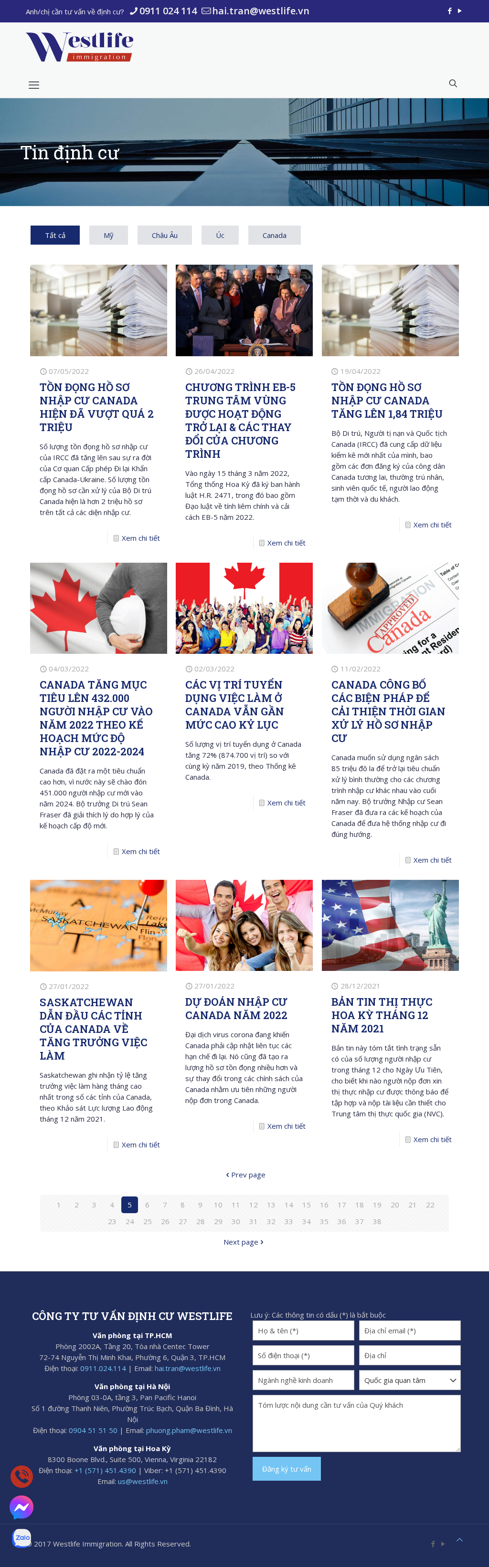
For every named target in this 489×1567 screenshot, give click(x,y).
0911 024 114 (168, 10)
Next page (240, 1242)
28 (200, 1221)
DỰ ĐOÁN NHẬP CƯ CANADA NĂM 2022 (236, 1008)
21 (412, 1204)
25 (147, 1221)
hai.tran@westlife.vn (260, 10)
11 (236, 1204)
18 (359, 1204)
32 (271, 1221)
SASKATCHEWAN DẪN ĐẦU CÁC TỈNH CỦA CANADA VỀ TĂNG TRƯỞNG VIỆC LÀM (93, 1028)
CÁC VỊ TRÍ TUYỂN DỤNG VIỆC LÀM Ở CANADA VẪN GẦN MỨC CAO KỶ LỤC (234, 705)
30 (236, 1221)
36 (342, 1221)
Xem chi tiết (141, 538)
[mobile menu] (34, 84)
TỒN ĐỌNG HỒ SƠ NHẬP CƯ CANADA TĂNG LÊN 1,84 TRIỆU (387, 400)
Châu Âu (165, 235)
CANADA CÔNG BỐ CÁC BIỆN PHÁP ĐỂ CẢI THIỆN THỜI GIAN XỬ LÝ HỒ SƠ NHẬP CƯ (388, 711)
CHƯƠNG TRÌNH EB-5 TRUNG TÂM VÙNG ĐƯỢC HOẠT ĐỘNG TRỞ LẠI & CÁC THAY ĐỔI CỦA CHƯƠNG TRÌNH (240, 420)
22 (430, 1204)
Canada (275, 235)
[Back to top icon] (459, 1539)
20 (395, 1204)
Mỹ (109, 235)
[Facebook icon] (449, 10)
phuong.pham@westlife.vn (189, 1430)
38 (377, 1221)
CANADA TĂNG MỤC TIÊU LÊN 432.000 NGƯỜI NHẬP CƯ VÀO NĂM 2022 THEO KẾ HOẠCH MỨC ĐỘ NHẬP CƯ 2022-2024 (96, 718)
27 (183, 1221)
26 (165, 1221)
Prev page (248, 1174)
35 (324, 1221)
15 (306, 1204)
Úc (220, 235)
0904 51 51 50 (93, 1430)
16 (324, 1204)
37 (359, 1221)
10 (218, 1204)
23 (112, 1221)
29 (218, 1221)
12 (253, 1204)
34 (306, 1221)
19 (377, 1204)
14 (289, 1204)
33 (289, 1221)
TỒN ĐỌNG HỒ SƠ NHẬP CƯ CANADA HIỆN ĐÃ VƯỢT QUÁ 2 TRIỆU (97, 407)
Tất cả (55, 235)
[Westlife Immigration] (79, 46)
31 (253, 1221)
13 (271, 1204)
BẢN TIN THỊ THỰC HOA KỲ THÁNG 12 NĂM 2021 (381, 1015)
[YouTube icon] (459, 10)
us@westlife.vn (143, 1481)
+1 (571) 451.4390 (105, 1470)
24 (130, 1221)
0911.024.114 (103, 1368)
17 (342, 1204)
